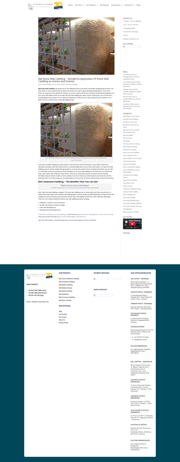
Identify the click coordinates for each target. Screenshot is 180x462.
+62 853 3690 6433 (34, 293)
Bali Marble (126, 141)
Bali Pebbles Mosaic (65, 288)
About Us (62, 320)
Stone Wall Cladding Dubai (131, 200)
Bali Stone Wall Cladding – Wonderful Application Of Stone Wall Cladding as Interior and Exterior (73, 80)
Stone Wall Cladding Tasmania (132, 206)
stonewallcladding (45, 84)
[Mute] (138, 227)
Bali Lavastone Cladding (67, 282)
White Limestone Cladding (69, 84)
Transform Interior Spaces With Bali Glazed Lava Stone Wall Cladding (131, 106)
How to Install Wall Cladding (131, 167)
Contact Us (128, 5)
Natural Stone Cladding (130, 180)
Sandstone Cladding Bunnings (132, 189)
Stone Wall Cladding (129, 197)
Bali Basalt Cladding (65, 291)
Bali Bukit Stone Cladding (130, 119)
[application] (132, 224)
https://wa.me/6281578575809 (47, 217)
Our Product (63, 314)
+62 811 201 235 (34, 295)
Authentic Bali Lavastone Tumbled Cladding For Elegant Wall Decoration (132, 91)
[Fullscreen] (140, 227)
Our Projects (104, 5)
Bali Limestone (85, 178)
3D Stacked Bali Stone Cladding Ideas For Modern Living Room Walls (131, 77)
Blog (138, 5)
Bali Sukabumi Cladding (130, 147)
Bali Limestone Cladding (67, 297)
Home (70, 5)
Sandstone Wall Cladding (130, 192)
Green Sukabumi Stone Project (132, 158)
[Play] (125, 227)
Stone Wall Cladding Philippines (132, 203)
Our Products (91, 5)
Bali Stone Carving (65, 300)
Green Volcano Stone (129, 161)
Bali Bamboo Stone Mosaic (131, 116)
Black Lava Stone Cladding (131, 152)
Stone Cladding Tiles (129, 194)
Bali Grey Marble (128, 135)
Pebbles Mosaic (128, 186)
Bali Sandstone (64, 294)
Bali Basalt (96, 178)
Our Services (115, 5)
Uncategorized (127, 209)
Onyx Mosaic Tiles (128, 183)
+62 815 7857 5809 (34, 290)
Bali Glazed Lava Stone (130, 122)
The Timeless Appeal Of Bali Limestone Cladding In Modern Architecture (132, 84)
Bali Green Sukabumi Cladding (69, 278)
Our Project (62, 317)
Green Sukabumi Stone (130, 155)
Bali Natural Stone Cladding (131, 144)
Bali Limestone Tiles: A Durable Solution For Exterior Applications (132, 99)
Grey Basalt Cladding (129, 164)
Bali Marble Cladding (66, 285)
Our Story (78, 5)
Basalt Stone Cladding (129, 150)
